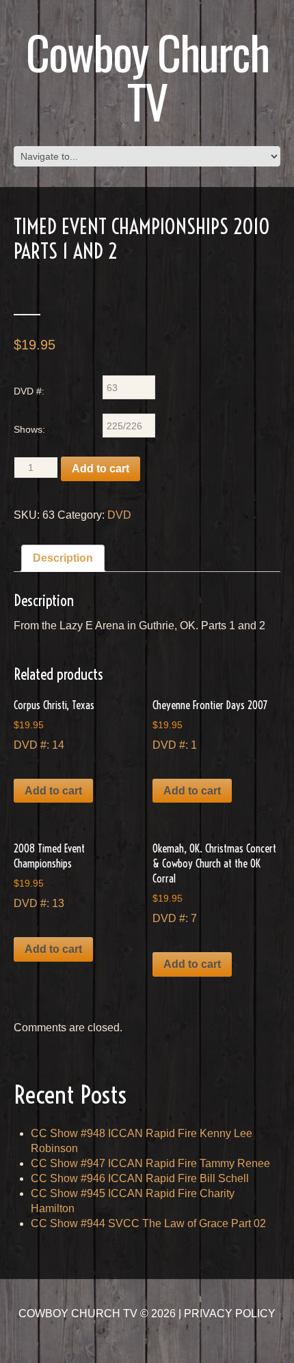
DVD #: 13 (49, 875)
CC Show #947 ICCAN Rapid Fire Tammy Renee (150, 1163)
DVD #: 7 (214, 883)
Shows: (29, 429)
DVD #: (29, 391)
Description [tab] (63, 558)
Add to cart (100, 468)
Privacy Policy (230, 1313)
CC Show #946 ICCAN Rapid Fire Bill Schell (140, 1178)
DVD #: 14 (54, 724)
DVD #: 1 (209, 724)
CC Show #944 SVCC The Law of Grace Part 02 (148, 1223)
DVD (119, 515)
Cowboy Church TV (147, 76)
